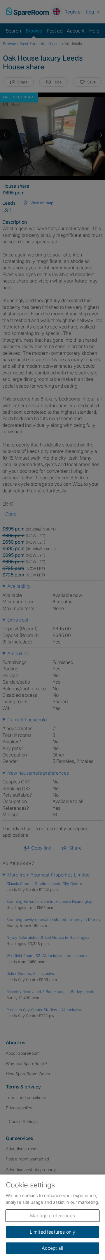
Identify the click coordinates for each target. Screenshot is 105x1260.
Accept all (53, 1248)
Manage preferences (52, 1215)
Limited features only (52, 1232)
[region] (52, 1217)
